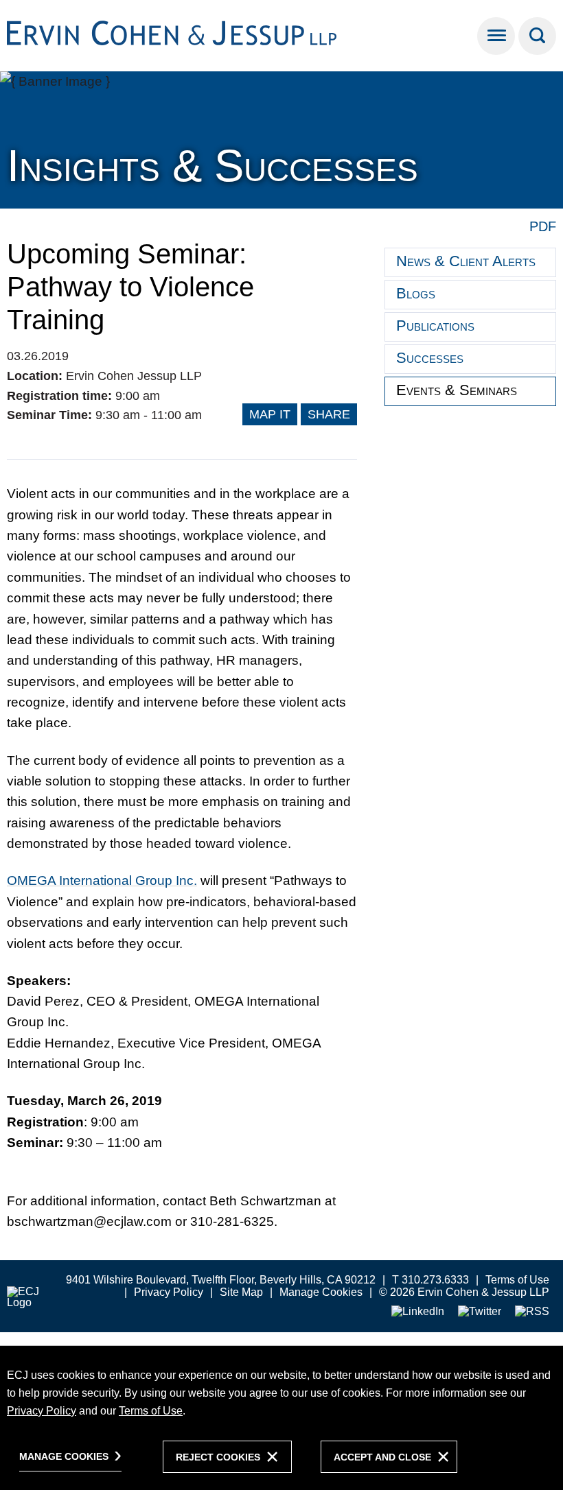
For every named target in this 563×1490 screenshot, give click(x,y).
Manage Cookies (321, 1292)
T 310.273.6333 (430, 1280)
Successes (429, 357)
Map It (269, 414)
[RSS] (532, 1311)
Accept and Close (382, 1457)
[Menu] (496, 36)
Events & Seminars (456, 390)
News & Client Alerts (466, 261)
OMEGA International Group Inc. (102, 880)
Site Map (241, 1292)
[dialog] (281, 1417)
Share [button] (329, 414)
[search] (537, 36)
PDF (542, 226)
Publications (435, 325)
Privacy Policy (168, 1292)
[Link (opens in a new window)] (417, 1311)
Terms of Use (517, 1280)
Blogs (415, 293)
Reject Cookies (218, 1457)
